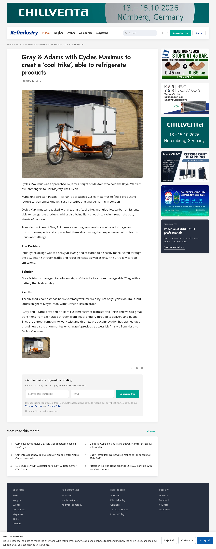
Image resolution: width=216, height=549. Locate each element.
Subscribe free (180, 32)
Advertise (67, 495)
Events (71, 33)
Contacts (115, 504)
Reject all (169, 540)
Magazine (102, 33)
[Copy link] (132, 368)
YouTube (163, 504)
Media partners (70, 500)
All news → (152, 431)
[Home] (24, 32)
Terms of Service (34, 406)
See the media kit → (174, 247)
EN (163, 32)
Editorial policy (118, 500)
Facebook (164, 500)
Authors (17, 523)
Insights (58, 33)
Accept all (205, 540)
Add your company (72, 504)
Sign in (199, 32)
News (46, 33)
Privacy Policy (54, 406)
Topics (16, 518)
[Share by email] (137, 368)
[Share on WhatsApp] (141, 368)
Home (10, 44)
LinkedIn (163, 495)
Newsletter (164, 509)
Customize (187, 540)
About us (115, 495)
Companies (85, 33)
